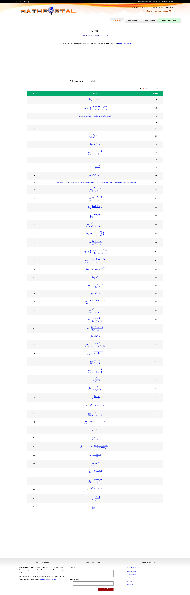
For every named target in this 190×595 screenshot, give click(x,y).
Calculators (140, 1)
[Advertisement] (95, 61)
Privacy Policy (131, 584)
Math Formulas (148, 1)
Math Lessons (156, 1)
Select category (77, 81)
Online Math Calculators (134, 568)
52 (157, 88)
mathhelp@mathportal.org (47, 579)
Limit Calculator (124, 43)
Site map (170, 1)
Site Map (129, 581)
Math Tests (164, 1)
